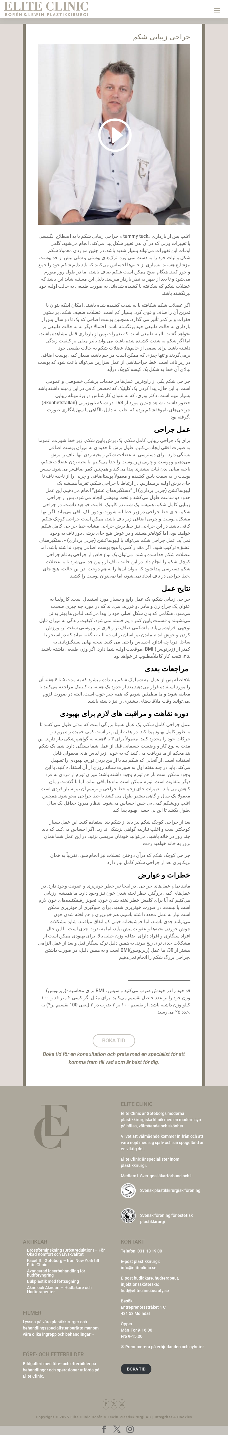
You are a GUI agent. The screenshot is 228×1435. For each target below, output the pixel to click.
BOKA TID (136, 1369)
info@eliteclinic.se (138, 1267)
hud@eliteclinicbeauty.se (145, 1290)
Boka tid (113, 1040)
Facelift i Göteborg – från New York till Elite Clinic (63, 1262)
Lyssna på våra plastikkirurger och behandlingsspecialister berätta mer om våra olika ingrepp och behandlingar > (61, 1328)
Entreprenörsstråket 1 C (143, 1307)
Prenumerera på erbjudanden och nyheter (164, 1346)
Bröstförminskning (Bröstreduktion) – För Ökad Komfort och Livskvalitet (66, 1252)
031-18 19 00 (149, 1251)
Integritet (163, 1417)
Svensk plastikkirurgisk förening (170, 1190)
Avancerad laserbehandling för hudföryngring (56, 1273)
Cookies (184, 1417)
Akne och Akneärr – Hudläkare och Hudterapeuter (59, 1289)
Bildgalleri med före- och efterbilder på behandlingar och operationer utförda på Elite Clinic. (61, 1370)
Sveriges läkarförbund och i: (166, 1175)
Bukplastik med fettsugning (53, 1281)
